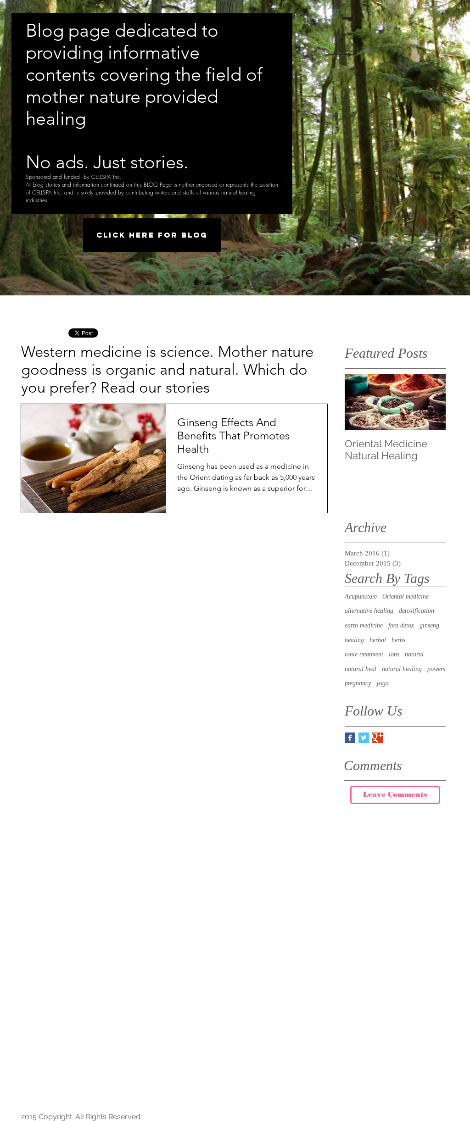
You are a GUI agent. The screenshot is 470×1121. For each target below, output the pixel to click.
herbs (398, 640)
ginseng (429, 625)
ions (394, 654)
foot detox (401, 625)
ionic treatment (364, 654)
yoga (382, 683)
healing (354, 640)
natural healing (402, 669)
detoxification (416, 610)
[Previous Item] (359, 402)
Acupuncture (361, 596)
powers (436, 669)
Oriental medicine (405, 596)
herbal (377, 640)
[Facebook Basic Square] (350, 738)
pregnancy (358, 683)
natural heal (360, 669)
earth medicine (364, 625)
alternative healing (369, 610)
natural (414, 654)
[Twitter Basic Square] (363, 738)
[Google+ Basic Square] (377, 738)
